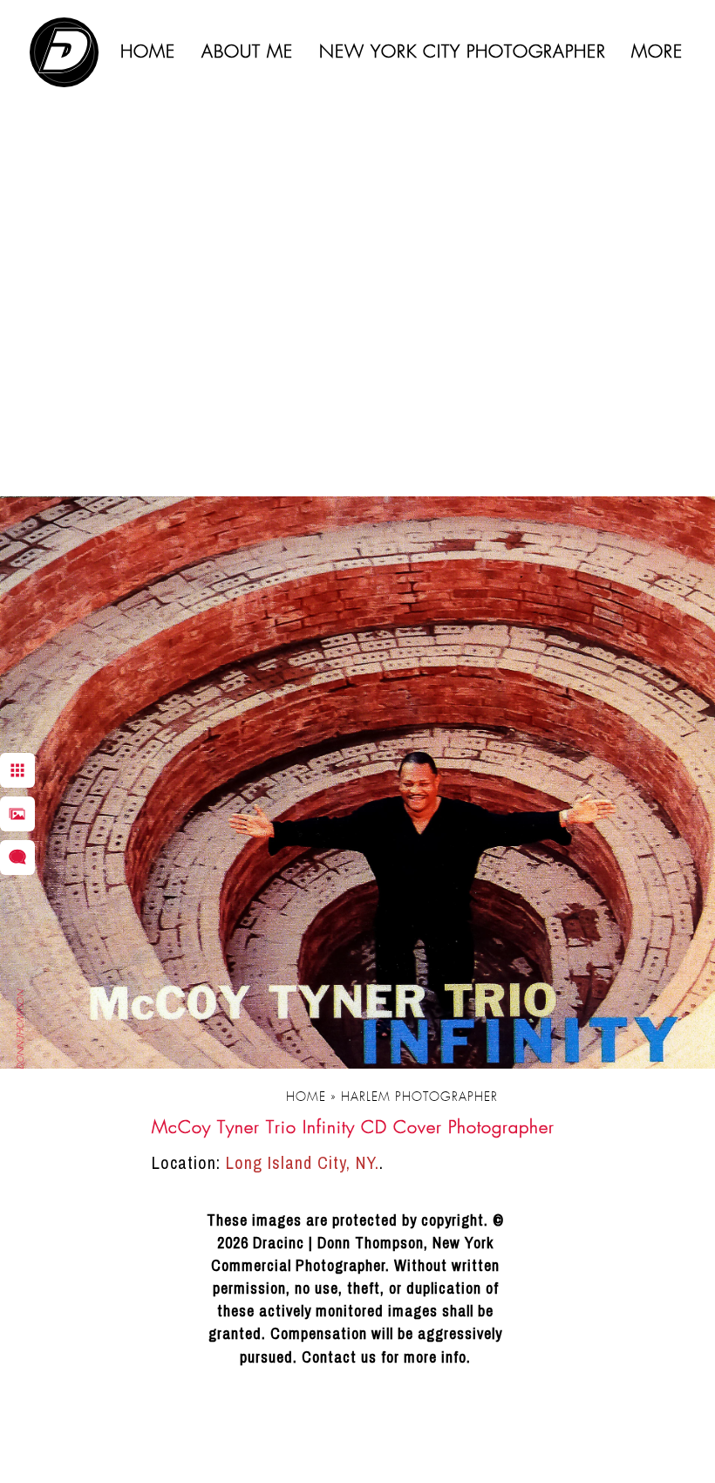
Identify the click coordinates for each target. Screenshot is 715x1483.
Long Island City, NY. (302, 1162)
